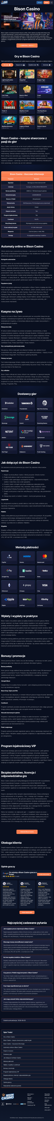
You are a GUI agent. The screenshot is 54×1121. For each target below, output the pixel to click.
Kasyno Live (19, 65)
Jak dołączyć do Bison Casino (12, 1058)
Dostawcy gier (7, 1054)
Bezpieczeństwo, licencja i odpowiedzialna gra (17, 1075)
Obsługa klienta (7, 1079)
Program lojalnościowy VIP (11, 1072)
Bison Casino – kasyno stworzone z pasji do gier (17, 1040)
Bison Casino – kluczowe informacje (13, 1044)
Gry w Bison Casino (9, 1037)
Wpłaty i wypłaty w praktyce (11, 1065)
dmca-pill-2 (48, 1110)
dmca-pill (47, 1107)
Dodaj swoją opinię (44, 874)
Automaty (45, 65)
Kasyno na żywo (8, 1051)
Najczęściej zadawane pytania (12, 1085)
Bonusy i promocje (8, 1068)
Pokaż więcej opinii (27, 912)
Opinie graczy (7, 1082)
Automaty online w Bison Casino (12, 1047)
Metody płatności (8, 1061)
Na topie (6, 65)
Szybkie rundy (32, 65)
